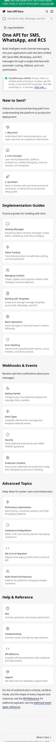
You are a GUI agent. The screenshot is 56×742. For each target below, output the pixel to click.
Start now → (40, 87)
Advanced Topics (17, 483)
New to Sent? (14, 100)
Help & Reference (17, 597)
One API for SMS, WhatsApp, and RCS (24, 37)
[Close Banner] (52, 3)
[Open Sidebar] (52, 11)
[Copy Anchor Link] (51, 37)
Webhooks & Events (19, 365)
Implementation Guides (23, 205)
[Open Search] (46, 11)
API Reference (31, 698)
